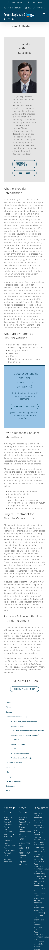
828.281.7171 (9, 850)
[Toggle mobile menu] (44, 14)
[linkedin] (13, 19)
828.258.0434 (9, 846)
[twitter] (9, 19)
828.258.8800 (9, 841)
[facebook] (5, 19)
